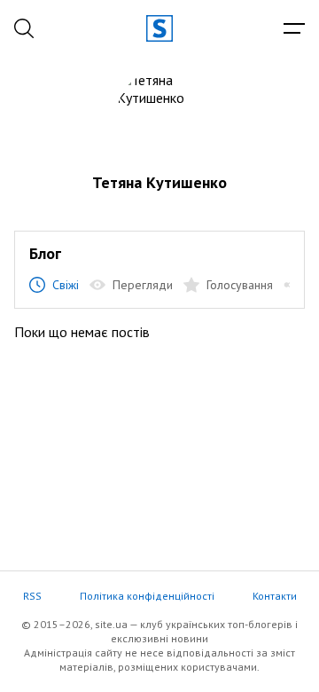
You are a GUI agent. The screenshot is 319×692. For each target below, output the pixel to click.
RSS (32, 595)
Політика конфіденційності (147, 595)
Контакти (275, 595)
